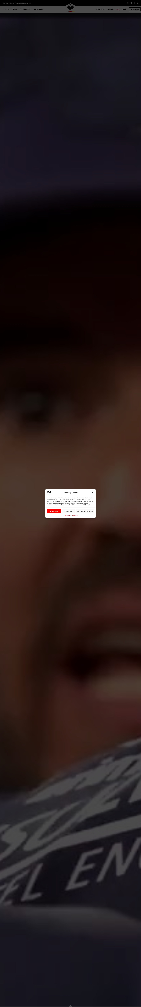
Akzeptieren (54, 511)
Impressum (75, 515)
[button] (93, 493)
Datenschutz (67, 515)
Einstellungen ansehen (85, 511)
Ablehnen (68, 511)
